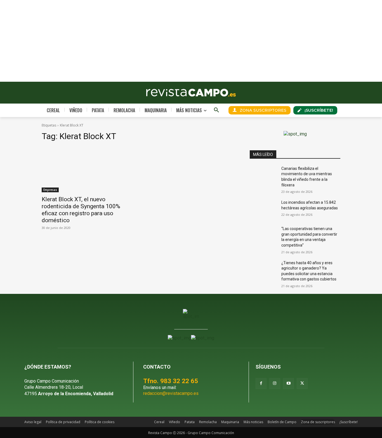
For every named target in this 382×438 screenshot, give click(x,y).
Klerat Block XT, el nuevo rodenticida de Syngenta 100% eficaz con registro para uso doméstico (81, 210)
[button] (216, 110)
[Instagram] (274, 383)
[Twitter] (302, 383)
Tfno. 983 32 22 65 (170, 381)
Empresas (50, 190)
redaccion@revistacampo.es (171, 393)
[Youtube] (288, 383)
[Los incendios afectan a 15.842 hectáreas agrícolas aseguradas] (263, 209)
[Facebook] (261, 383)
